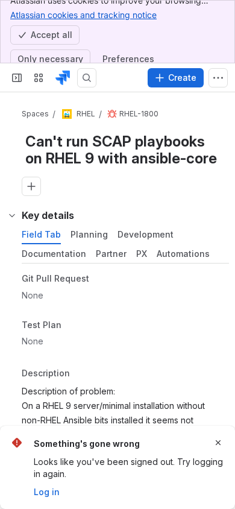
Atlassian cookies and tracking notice (83, 15)
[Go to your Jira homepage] (62, 77)
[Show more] (218, 77)
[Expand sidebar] (17, 77)
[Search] (86, 77)
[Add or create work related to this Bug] (31, 186)
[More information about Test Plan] (73, 325)
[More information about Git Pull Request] (101, 279)
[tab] (41, 234)
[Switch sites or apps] (38, 77)
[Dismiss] (218, 442)
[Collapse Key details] (12, 215)
